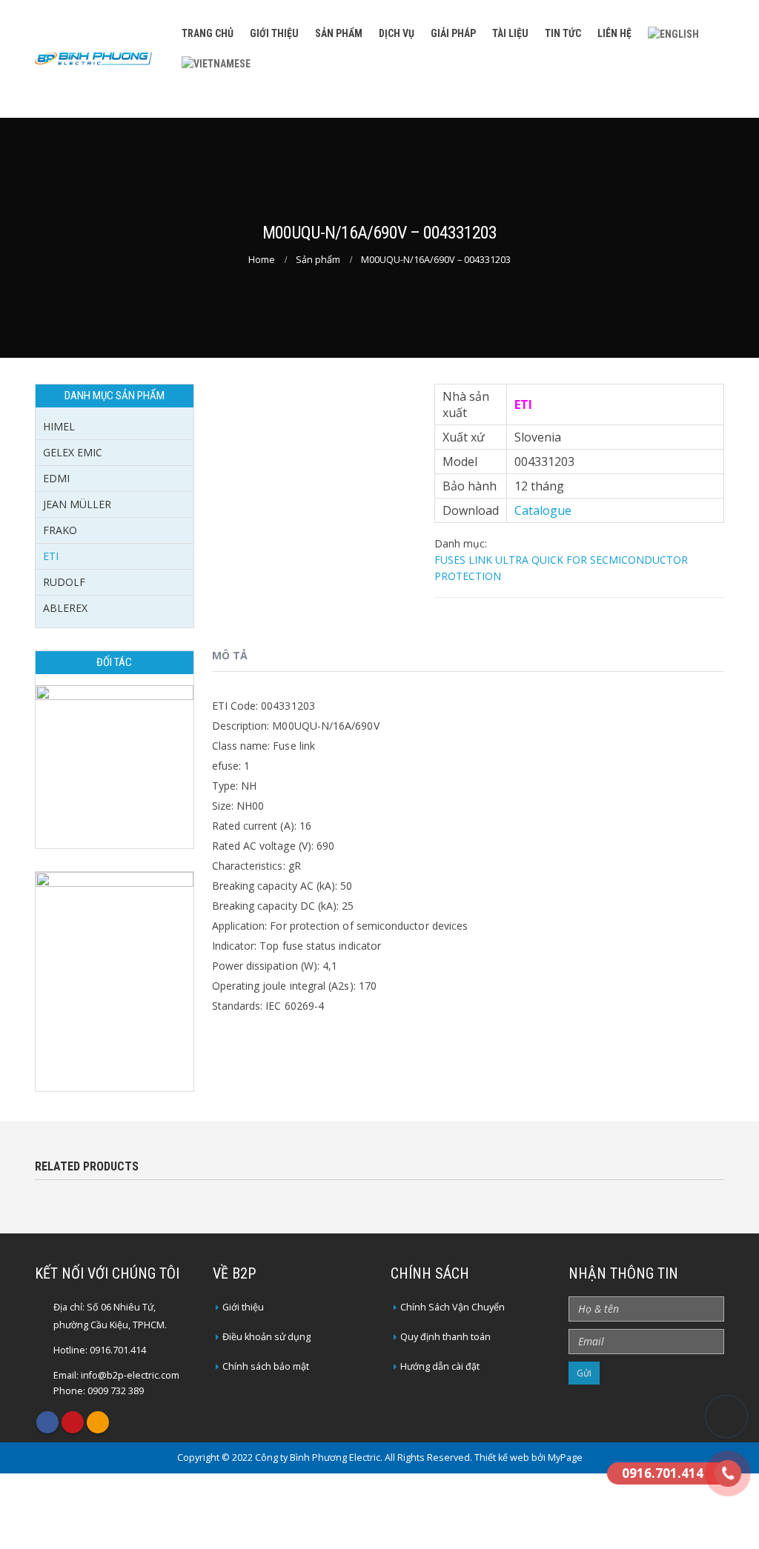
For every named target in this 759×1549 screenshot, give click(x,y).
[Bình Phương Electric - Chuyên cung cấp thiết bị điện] (93, 58)
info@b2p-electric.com (130, 1375)
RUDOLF (64, 582)
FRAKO (60, 530)
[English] (673, 33)
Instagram (98, 1422)
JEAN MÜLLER (77, 504)
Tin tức (563, 33)
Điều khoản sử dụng (266, 1336)
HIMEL (59, 426)
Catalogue (542, 510)
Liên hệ (614, 33)
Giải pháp (453, 33)
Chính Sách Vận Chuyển (452, 1307)
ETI (51, 556)
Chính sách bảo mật (265, 1366)
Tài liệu (510, 33)
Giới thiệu (274, 33)
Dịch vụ (396, 33)
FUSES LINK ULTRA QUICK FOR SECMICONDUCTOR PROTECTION (561, 568)
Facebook (47, 1422)
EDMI (56, 478)
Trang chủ (207, 33)
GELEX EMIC (72, 452)
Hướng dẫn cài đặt (440, 1366)
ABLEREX (65, 608)
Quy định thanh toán (445, 1336)
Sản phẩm (338, 33)
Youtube (73, 1422)
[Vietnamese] (216, 62)
